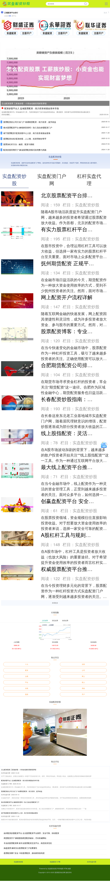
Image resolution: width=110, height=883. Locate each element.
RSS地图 (60, 868)
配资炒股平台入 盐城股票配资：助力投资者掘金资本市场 (31, 108)
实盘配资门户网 (55, 862)
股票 (26, 694)
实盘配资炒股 (18, 862)
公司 (83, 670)
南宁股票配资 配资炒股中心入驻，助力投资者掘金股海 (26, 133)
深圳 (83, 664)
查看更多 (55, 603)
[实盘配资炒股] (16, 3)
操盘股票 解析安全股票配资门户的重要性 (20, 848)
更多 (105, 12)
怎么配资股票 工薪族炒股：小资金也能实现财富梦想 (24, 103)
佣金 (83, 688)
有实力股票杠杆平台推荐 (69, 229)
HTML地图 (67, 868)
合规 (26, 676)
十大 (26, 664)
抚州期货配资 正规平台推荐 (72, 263)
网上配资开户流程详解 (66, 297)
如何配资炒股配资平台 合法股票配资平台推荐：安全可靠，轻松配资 (31, 833)
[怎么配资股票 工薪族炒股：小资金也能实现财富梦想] (55, 73)
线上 (83, 682)
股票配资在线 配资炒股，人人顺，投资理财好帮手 (24, 138)
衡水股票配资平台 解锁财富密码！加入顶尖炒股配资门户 (27, 127)
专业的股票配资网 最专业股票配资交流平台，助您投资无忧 (28, 843)
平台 (26, 682)
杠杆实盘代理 (91, 862)
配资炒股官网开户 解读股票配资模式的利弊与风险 (24, 149)
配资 (26, 670)
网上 (83, 676)
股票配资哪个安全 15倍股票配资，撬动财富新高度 (24, 853)
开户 (83, 694)
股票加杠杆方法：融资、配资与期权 (18, 144)
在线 (26, 688)
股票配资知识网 (60, 872)
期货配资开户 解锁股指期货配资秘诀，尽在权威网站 (25, 838)
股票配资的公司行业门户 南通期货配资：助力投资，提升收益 (29, 122)
